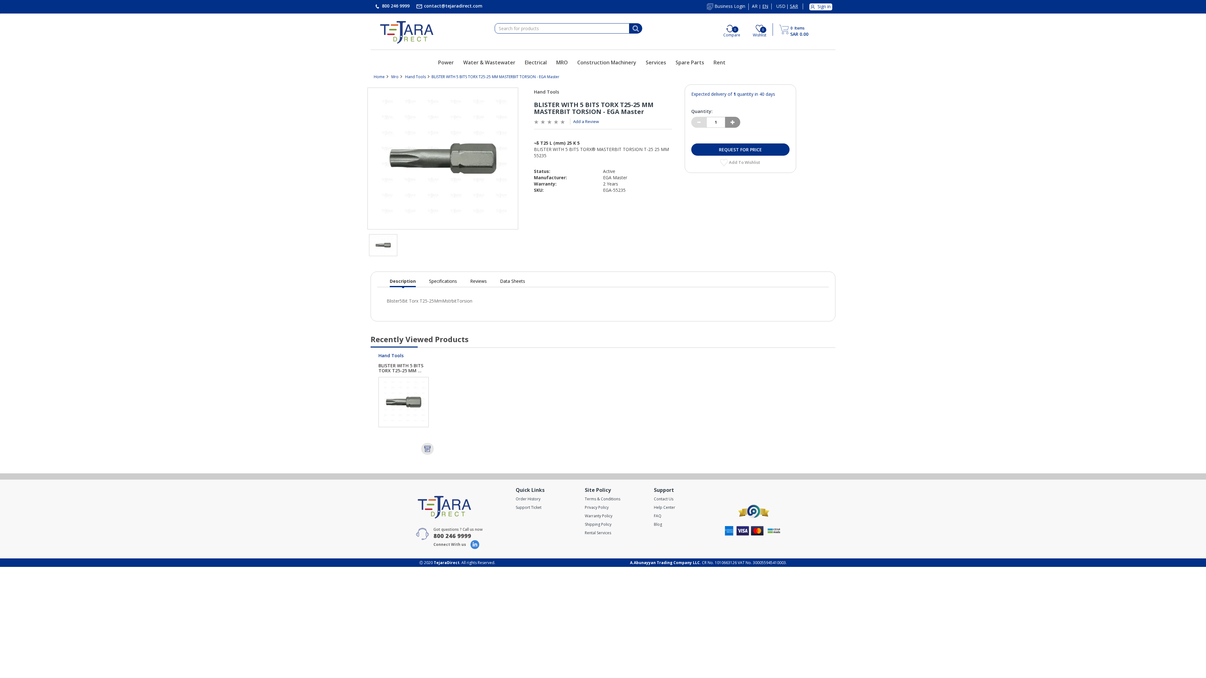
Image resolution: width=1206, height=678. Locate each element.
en (765, 6)
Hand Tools (415, 76)
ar (755, 6)
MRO (562, 62)
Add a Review (586, 121)
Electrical (536, 62)
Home (379, 76)
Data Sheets (512, 281)
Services (656, 62)
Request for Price (740, 150)
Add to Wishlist (745, 162)
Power (446, 62)
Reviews (478, 281)
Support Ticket (528, 507)
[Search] (635, 28)
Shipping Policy (598, 524)
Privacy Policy (597, 507)
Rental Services (598, 532)
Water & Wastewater (489, 62)
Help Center (664, 507)
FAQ (657, 516)
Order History (528, 499)
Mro (395, 76)
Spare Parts (690, 62)
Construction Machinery (606, 62)
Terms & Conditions (602, 499)
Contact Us (663, 499)
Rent (719, 62)
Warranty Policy (598, 516)
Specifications (443, 281)
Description (403, 282)
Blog (658, 524)
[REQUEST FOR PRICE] (427, 449)
